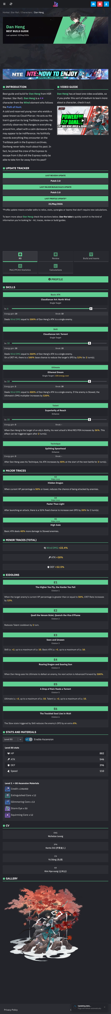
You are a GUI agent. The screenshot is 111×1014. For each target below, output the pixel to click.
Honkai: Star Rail (11, 12)
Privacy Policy (11, 1009)
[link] (55, 74)
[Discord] (93, 4)
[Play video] (82, 120)
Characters (26, 12)
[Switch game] (11, 4)
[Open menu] (4, 4)
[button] (59, 308)
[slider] (90, 308)
